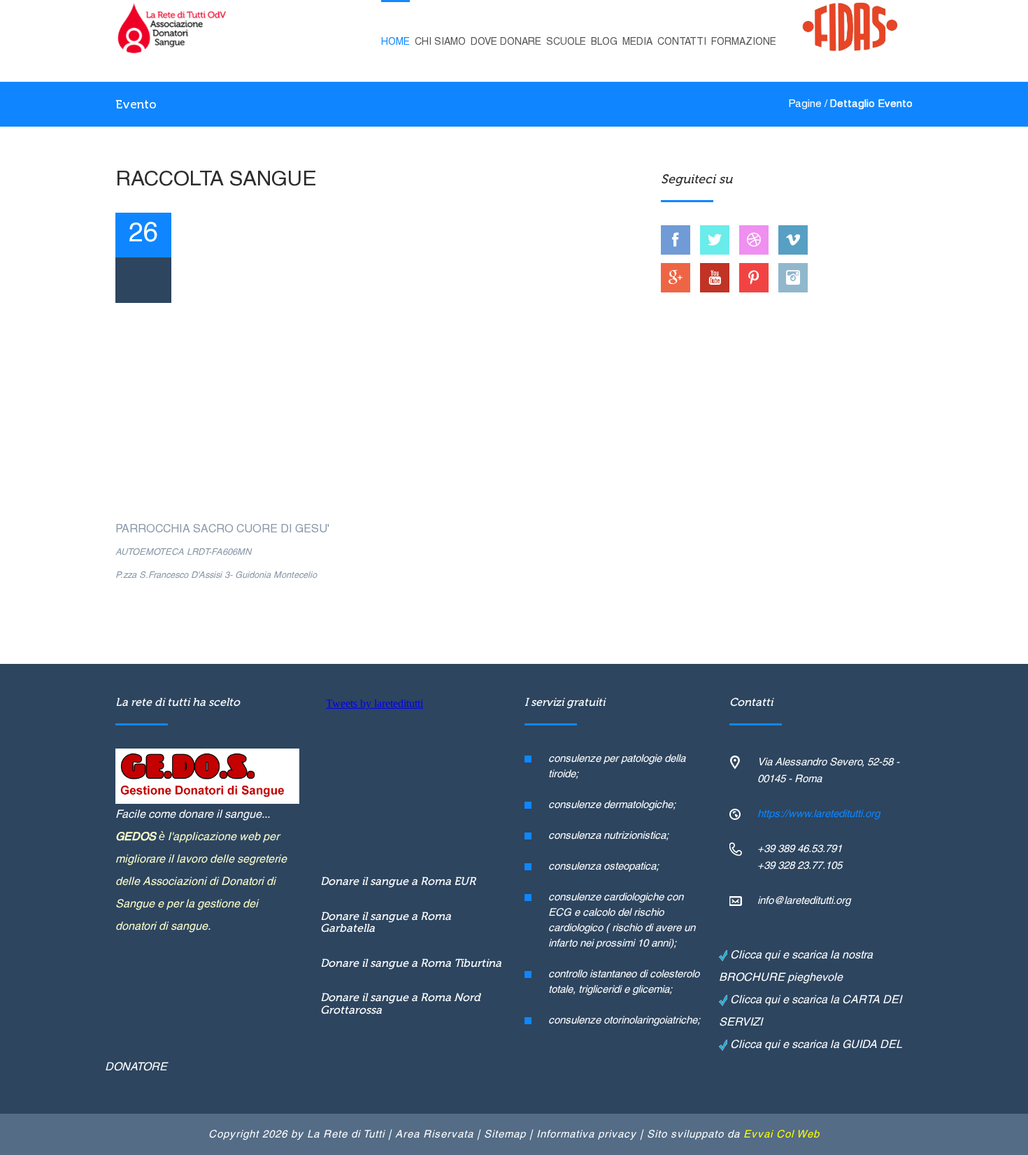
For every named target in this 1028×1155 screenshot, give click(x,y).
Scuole (566, 42)
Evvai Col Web (781, 1135)
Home (395, 42)
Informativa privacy (586, 1135)
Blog (604, 42)
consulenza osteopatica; (603, 867)
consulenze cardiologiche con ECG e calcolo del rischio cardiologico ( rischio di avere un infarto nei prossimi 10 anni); (621, 921)
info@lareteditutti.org (803, 901)
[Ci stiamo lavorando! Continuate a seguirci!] (714, 240)
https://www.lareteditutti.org (818, 814)
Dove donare (506, 42)
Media (637, 42)
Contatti (681, 42)
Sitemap (505, 1135)
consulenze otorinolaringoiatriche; (624, 1021)
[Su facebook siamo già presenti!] (675, 240)
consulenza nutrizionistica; (608, 836)
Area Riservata (434, 1135)
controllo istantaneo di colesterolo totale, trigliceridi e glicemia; (623, 982)
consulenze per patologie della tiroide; (616, 766)
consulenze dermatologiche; (612, 805)
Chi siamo (440, 42)
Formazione (743, 42)
